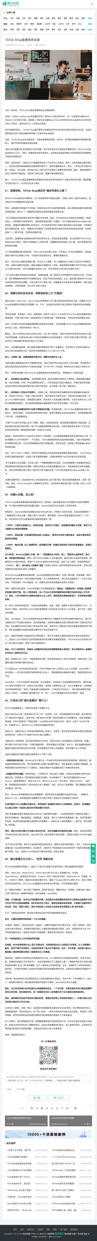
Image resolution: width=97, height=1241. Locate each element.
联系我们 (49, 1080)
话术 (59, 29)
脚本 (53, 29)
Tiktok (29, 45)
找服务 (70, 1080)
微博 (32, 24)
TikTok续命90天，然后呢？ (19, 1183)
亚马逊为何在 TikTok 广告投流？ (66, 1163)
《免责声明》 (12, 1080)
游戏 (41, 18)
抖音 (12, 24)
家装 (65, 18)
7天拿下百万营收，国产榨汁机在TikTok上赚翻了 (27, 1150)
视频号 (19, 24)
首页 (15, 1229)
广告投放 (59, 1080)
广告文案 (79, 1233)
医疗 (30, 18)
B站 (54, 24)
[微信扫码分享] (32, 1108)
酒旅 (83, 18)
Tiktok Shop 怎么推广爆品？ (20, 1190)
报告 (30, 29)
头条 (68, 24)
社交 (24, 18)
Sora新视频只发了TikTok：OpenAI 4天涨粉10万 (27, 1176)
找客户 (65, 1080)
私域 (71, 29)
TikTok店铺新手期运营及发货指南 (67, 1176)
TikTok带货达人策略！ (62, 1196)
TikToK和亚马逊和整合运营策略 (66, 1150)
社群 (77, 29)
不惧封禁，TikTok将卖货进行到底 (22, 1196)
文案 (18, 29)
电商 (65, 29)
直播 (41, 29)
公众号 (47, 24)
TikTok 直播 (21, 1089)
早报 (12, 29)
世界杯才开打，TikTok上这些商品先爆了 (25, 1210)
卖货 (47, 29)
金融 (18, 18)
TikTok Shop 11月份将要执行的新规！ (69, 1170)
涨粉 (83, 29)
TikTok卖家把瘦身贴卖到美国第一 (22, 1163)
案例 (55, 1229)
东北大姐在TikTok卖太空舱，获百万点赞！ (26, 1203)
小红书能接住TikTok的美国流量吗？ (23, 1170)
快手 (26, 24)
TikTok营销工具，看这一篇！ (65, 1210)
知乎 (74, 24)
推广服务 (63, 1229)
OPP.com (35, 1233)
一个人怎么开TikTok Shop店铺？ (66, 1156)
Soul (80, 24)
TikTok (22, 110)
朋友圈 (39, 24)
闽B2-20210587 (55, 1236)
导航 (36, 29)
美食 (59, 18)
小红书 (61, 24)
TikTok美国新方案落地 (17, 1156)
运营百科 (30, 1229)
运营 (22, 1229)
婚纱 (77, 18)
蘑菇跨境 (77, 1080)
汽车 (12, 18)
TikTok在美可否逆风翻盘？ (64, 1183)
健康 (36, 18)
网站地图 (67, 1233)
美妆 (53, 18)
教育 (71, 18)
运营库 (40, 1229)
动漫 (47, 18)
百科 (24, 29)
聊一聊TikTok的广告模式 (63, 1190)
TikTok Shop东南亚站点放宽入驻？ (67, 1203)
